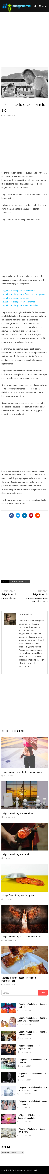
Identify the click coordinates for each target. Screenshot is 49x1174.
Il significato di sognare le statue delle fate (21, 936)
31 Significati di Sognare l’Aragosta (17, 895)
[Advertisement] (24, 37)
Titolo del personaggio (19, 582)
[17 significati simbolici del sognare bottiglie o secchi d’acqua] (8, 1087)
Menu (44, 6)
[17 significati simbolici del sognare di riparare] (8, 1060)
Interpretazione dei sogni (26, 1170)
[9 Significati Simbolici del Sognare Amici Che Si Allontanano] (8, 1018)
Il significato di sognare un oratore (17, 813)
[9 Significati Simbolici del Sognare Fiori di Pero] (8, 1129)
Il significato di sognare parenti (15, 298)
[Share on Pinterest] (31, 515)
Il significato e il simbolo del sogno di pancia (21, 772)
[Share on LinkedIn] (24, 515)
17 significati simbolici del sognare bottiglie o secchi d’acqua (32, 1088)
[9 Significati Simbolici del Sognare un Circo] (8, 1004)
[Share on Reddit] (37, 515)
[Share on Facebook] (11, 515)
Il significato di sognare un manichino (18, 290)
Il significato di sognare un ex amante (18, 301)
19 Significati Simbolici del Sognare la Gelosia (28, 1047)
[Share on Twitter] (18, 515)
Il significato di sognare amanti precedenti (20, 305)
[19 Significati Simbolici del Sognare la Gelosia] (8, 1046)
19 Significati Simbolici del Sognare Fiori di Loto (28, 1116)
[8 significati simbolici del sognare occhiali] (8, 1073)
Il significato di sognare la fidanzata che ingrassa (23, 294)
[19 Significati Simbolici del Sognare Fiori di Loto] (8, 1115)
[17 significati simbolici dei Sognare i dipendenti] (8, 1101)
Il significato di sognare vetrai (15, 854)
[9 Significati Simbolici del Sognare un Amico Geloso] (8, 1032)
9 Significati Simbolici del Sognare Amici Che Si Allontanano (32, 1019)
